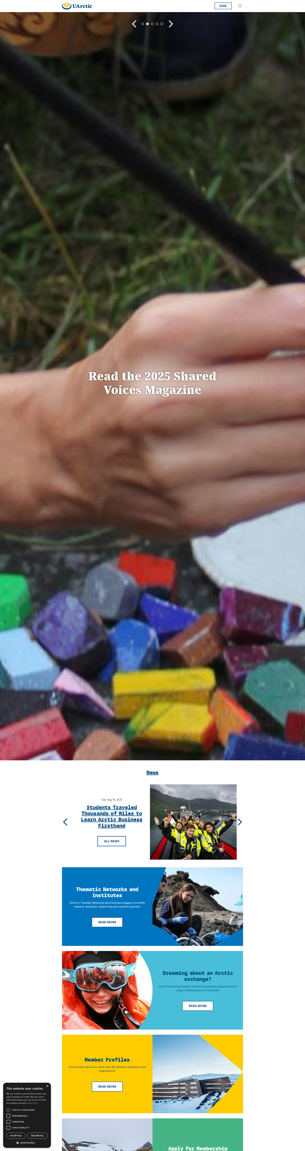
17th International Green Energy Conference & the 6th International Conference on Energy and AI (112, 816)
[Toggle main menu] (240, 6)
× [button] (47, 1086)
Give (223, 6)
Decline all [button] (37, 1135)
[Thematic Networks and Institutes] (197, 906)
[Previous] (65, 822)
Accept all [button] (16, 1135)
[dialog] (27, 1115)
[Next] (240, 822)
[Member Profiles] (197, 1074)
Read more (107, 922)
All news (111, 844)
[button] (27, 1143)
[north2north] (107, 990)
